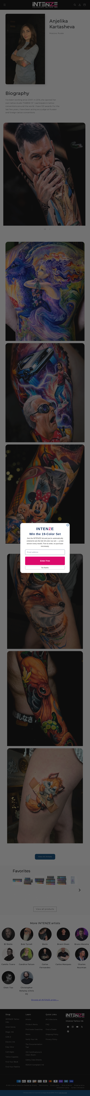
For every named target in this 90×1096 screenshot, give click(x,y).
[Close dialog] (68, 525)
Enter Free (45, 561)
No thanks (45, 568)
